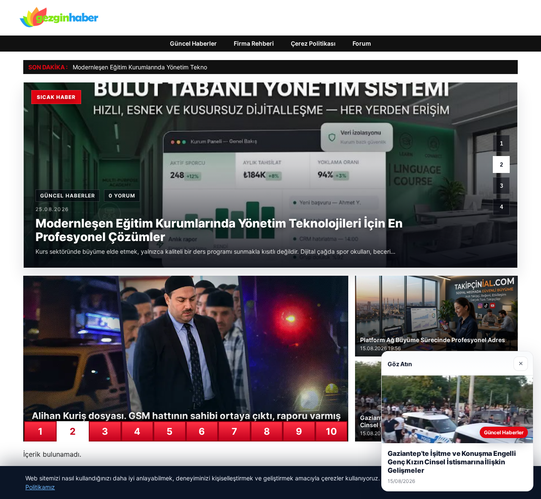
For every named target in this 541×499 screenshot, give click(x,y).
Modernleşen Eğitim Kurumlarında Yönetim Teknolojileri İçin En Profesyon (172, 67)
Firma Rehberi (254, 43)
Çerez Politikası (313, 43)
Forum (361, 43)
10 (331, 431)
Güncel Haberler (193, 43)
